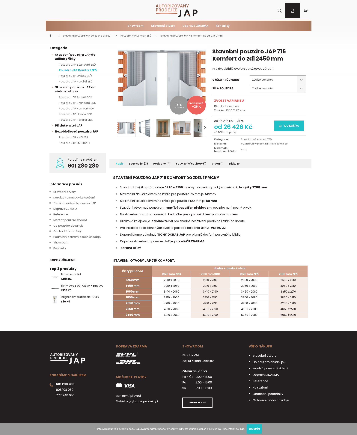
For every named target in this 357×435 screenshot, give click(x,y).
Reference (60, 214)
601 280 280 (83, 166)
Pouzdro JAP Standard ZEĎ (77, 65)
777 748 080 (65, 395)
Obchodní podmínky (67, 231)
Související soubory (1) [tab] (191, 163)
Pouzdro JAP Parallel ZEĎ (76, 81)
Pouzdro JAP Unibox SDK (75, 114)
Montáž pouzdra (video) (70, 220)
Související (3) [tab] (138, 163)
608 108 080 (64, 390)
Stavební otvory (64, 192)
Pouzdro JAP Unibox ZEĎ (75, 76)
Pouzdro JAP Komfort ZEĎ (78, 70)
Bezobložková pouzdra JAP (76, 131)
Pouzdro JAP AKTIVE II (73, 137)
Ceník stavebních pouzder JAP (74, 203)
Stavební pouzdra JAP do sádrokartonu (75, 89)
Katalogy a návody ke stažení (74, 197)
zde (242, 429)
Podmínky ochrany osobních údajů (77, 237)
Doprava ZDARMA (65, 209)
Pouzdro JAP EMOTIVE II (74, 143)
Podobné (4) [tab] (162, 163)
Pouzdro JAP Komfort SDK (76, 108)
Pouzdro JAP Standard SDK (77, 103)
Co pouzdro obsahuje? (269, 362)
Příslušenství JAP (68, 125)
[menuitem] (135, 26)
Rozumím (254, 429)
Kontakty (59, 248)
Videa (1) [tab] (218, 163)
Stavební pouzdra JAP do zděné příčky (75, 56)
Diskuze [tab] (234, 163)
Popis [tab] (119, 163)
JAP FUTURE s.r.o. (235, 110)
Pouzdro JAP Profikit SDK (75, 97)
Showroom (60, 242)
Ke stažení (260, 387)
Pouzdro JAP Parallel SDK (76, 120)
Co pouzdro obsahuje (68, 226)
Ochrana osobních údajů (271, 400)
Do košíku (291, 126)
